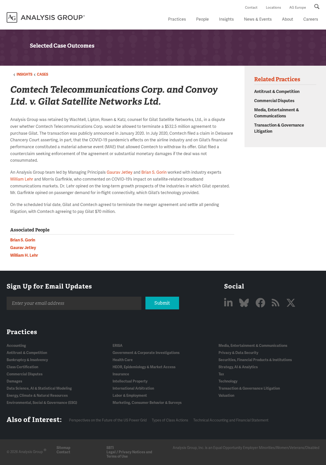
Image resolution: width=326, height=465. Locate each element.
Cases (42, 74)
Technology (228, 381)
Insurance (121, 374)
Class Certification (22, 367)
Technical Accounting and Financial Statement (230, 420)
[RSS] (276, 303)
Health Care (123, 360)
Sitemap (63, 448)
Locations (273, 8)
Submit (162, 303)
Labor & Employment (130, 395)
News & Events (258, 19)
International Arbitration (133, 388)
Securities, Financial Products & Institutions (255, 360)
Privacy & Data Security (238, 353)
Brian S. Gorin (154, 172)
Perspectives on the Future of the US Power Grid (108, 420)
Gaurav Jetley (119, 172)
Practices (177, 19)
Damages (14, 381)
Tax (221, 374)
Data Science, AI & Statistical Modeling (39, 388)
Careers (310, 19)
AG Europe (297, 8)
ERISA (118, 346)
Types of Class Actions (170, 420)
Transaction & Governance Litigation (249, 388)
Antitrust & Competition (277, 91)
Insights (226, 19)
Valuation (226, 395)
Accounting (16, 346)
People (202, 19)
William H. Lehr (24, 255)
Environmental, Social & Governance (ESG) (42, 403)
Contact (251, 8)
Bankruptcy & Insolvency (27, 360)
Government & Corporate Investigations (146, 353)
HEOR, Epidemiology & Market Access (144, 367)
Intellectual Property (130, 381)
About (287, 19)
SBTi (110, 448)
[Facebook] (261, 303)
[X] (291, 303)
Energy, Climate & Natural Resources (37, 395)
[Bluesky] (245, 303)
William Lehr (21, 179)
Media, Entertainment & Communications (253, 346)
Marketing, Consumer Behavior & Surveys (147, 403)
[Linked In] (229, 303)
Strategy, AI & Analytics (238, 367)
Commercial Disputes (274, 100)
